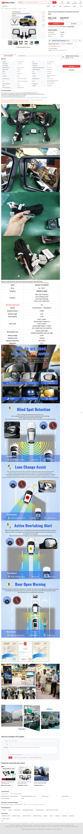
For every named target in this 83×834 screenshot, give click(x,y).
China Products (17, 825)
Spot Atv (51, 815)
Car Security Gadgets (5, 798)
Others (22, 798)
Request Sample (71, 26)
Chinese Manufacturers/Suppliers (27, 825)
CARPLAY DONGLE (65, 796)
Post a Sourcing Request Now (35, 757)
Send (10, 757)
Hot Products (12, 825)
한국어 (51, 826)
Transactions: (67, 43)
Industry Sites (49, 825)
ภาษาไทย (61, 826)
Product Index (62, 825)
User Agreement (48, 829)
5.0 (67, 57)
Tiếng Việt (69, 826)
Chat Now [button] (74, 23)
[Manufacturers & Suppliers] (7, 2)
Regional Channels (56, 825)
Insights (72, 825)
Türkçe (65, 826)
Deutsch (39, 826)
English (13, 826)
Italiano (35, 826)
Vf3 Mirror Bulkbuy (5, 818)
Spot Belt (45, 815)
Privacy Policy (59, 829)
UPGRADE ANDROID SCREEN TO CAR (28, 796)
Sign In (50, 50)
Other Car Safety (17, 810)
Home (2, 8)
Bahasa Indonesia (75, 826)
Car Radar (24, 8)
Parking (10, 810)
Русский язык (30, 826)
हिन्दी (58, 826)
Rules (81, 6)
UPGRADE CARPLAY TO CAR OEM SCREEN (9, 796)
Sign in (80, 3)
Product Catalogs (18, 793)
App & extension (67, 6)
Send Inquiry (56, 23)
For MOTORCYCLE (45, 796)
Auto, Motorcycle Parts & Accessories (11, 8)
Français (25, 826)
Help (60, 6)
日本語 (55, 826)
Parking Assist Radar (40, 810)
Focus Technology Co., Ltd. (33, 829)
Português (21, 826)
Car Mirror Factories (16, 815)
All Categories (5, 6)
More (2, 821)
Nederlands (44, 826)
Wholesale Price (43, 825)
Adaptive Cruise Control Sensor (52, 810)
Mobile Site (68, 825)
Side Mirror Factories (6, 815)
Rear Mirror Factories (37, 815)
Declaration (54, 829)
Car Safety (19, 8)
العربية (48, 826)
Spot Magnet (64, 815)
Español (17, 826)
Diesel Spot (57, 815)
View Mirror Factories (27, 815)
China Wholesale (36, 825)
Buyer (54, 6)
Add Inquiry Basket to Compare (24, 47)
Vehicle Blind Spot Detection (28, 810)
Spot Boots (72, 815)
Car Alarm (4, 810)
